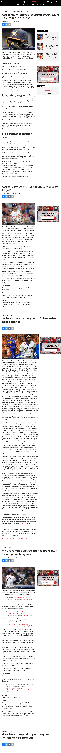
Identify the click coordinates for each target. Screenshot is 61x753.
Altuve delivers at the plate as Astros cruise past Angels (51, 55)
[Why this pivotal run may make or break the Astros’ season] (20, 346)
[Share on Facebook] (3, 24)
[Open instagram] (56, 1)
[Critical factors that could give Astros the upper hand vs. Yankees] (40, 37)
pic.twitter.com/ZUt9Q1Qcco (14, 614)
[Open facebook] (44, 1)
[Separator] (9, 24)
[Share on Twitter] (6, 24)
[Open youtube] (52, 1)
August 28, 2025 (27, 599)
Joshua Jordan (57, 39)
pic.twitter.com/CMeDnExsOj (20, 624)
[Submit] (59, 2)
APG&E (27, 176)
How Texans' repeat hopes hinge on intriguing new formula (26, 736)
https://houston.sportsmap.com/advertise (14, 538)
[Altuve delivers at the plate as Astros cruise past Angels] (40, 56)
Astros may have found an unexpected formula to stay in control (51, 45)
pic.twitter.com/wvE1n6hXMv (14, 688)
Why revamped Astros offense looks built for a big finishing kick (29, 552)
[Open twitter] (48, 1)
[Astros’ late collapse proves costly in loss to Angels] (18, 214)
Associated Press (48, 39)
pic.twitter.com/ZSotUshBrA (23, 597)
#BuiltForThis (20, 612)
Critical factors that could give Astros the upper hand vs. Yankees (51, 36)
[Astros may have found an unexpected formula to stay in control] (40, 46)
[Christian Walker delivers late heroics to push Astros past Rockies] (18, 578)
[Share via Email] (9, 196)
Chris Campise (5, 21)
